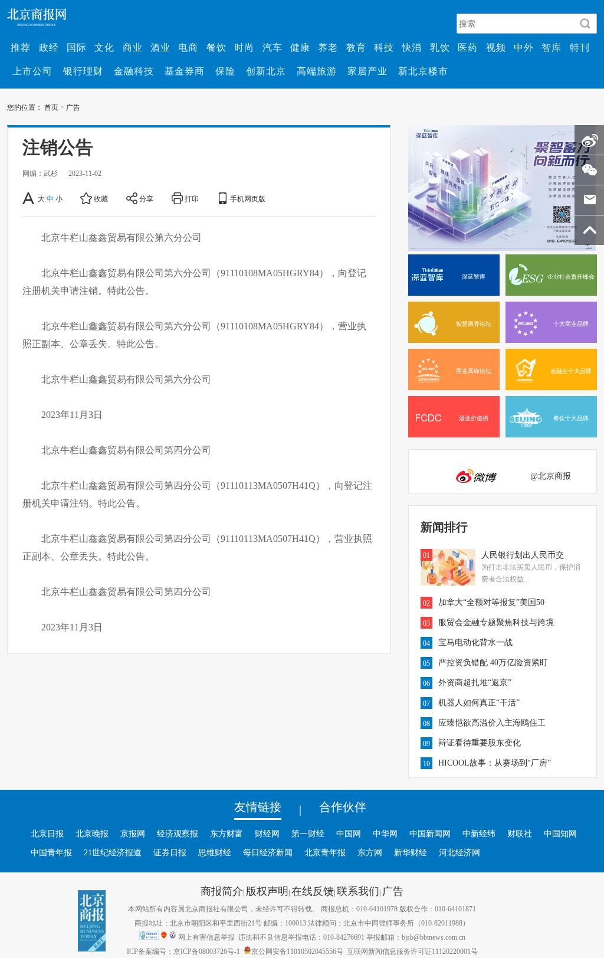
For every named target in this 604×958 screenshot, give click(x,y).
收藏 (101, 198)
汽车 (272, 47)
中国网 (348, 833)
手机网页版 (247, 198)
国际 (77, 47)
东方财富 (226, 833)
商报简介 (222, 890)
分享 (146, 198)
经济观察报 (177, 833)
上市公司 (32, 71)
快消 (412, 47)
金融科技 (134, 71)
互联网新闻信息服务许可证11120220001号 (412, 950)
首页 (51, 106)
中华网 (385, 833)
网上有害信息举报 (206, 936)
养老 (328, 47)
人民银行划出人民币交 (522, 555)
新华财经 (410, 852)
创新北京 (266, 71)
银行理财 (83, 71)
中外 (524, 47)
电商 (188, 47)
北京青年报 (325, 852)
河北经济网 (459, 852)
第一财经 (307, 833)
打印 (192, 198)
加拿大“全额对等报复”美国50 (491, 602)
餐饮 (216, 47)
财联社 (519, 833)
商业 (133, 47)
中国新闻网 (430, 833)
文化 (104, 47)
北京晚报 (92, 833)
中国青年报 (51, 852)
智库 (551, 47)
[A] (29, 198)
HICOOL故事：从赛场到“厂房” (494, 762)
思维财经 (214, 852)
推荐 (21, 47)
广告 (73, 106)
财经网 (267, 833)
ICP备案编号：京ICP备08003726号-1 (183, 950)
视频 (496, 47)
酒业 (160, 47)
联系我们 (358, 890)
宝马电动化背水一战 (475, 642)
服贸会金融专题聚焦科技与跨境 (496, 622)
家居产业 (367, 71)
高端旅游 (317, 71)
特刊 (580, 47)
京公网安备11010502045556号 (297, 950)
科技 (384, 47)
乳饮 (440, 47)
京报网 (132, 833)
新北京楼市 (423, 71)
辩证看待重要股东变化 (479, 742)
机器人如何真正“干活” (479, 702)
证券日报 (169, 852)
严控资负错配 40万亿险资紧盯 (493, 662)
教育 (356, 47)
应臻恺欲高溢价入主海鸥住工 (492, 722)
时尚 (244, 47)
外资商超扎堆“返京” (474, 682)
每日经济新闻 (268, 852)
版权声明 (267, 890)
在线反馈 (312, 890)
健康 (300, 47)
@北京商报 (550, 476)
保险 (225, 71)
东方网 (369, 852)
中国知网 (560, 833)
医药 (468, 47)
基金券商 (185, 71)
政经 (49, 47)
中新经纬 (478, 833)
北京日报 (47, 833)
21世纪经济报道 (113, 852)
